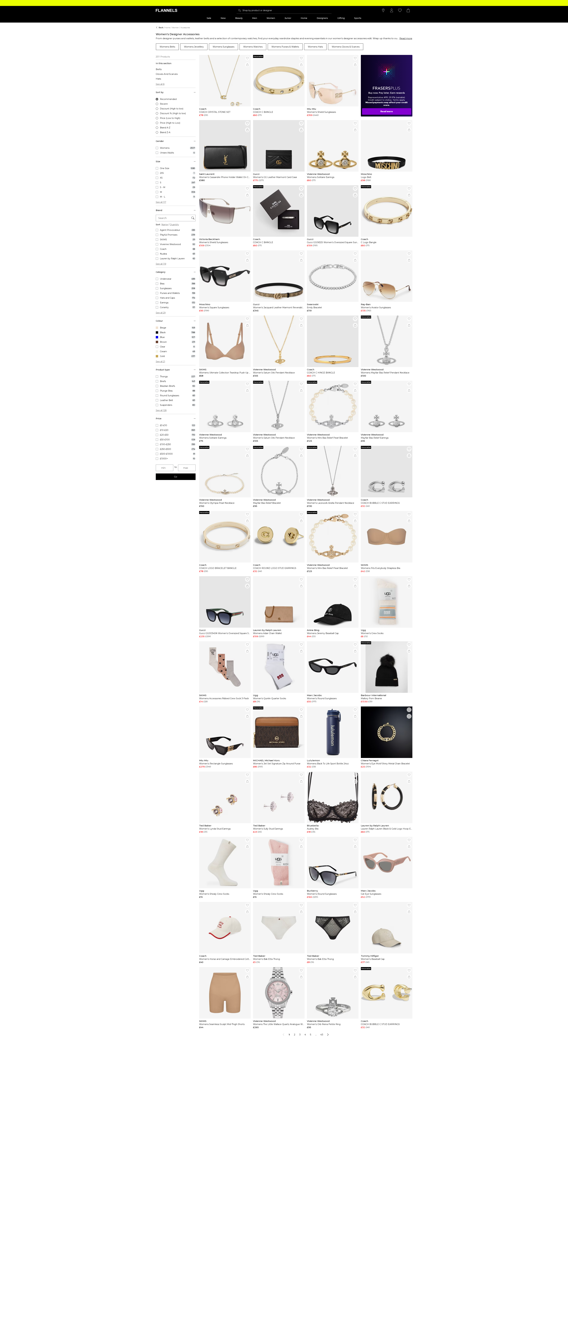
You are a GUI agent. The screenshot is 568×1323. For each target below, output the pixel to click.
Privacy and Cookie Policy (380, 1303)
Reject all (287, 1311)
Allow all (308, 1311)
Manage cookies (263, 1311)
